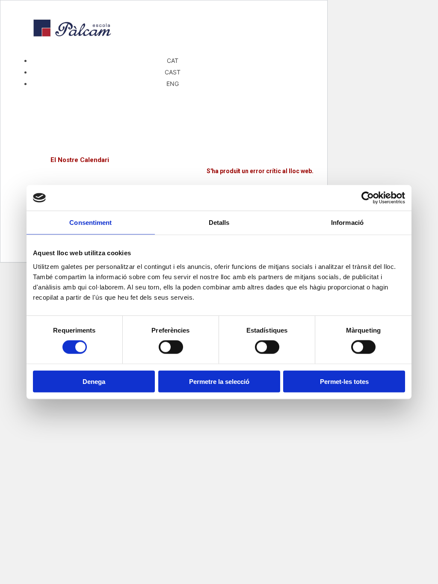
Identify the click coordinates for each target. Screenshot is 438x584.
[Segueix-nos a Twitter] (164, 107)
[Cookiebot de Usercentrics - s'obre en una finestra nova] (367, 198)
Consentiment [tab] (90, 222)
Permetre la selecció (219, 381)
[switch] (171, 347)
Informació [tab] (347, 222)
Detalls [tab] (219, 222)
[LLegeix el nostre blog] (164, 135)
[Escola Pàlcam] (164, 145)
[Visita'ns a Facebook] (164, 98)
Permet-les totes (344, 381)
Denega (94, 381)
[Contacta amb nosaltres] (164, 115)
